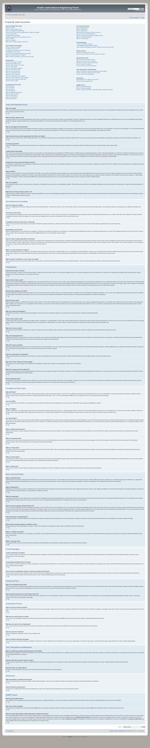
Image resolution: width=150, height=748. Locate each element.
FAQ (132, 17)
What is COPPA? (10, 38)
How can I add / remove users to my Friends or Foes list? (90, 54)
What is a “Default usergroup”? (84, 37)
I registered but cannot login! (13, 35)
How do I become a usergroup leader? (85, 33)
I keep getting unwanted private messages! (87, 45)
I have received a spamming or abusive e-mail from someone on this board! (95, 47)
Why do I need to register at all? (13, 29)
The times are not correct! (12, 48)
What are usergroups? (82, 30)
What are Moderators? (82, 29)
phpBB (69, 736)
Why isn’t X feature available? (83, 88)
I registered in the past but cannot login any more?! (18, 37)
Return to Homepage (13, 14)
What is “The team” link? (82, 38)
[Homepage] (9, 8)
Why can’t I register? (11, 40)
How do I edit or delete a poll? (13, 69)
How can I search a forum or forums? (85, 59)
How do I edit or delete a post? (13, 63)
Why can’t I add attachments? (13, 72)
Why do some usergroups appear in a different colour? (89, 35)
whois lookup (119, 715)
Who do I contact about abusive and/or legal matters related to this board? (94, 89)
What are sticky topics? (11, 95)
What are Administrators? (82, 27)
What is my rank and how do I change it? (16, 55)
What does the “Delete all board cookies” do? (17, 41)
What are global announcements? (14, 92)
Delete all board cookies (120, 731)
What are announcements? (12, 94)
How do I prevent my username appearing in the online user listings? (23, 32)
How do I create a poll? (11, 66)
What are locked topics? (12, 97)
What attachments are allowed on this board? (87, 79)
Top (8, 113)
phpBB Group (51, 700)
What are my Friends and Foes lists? (85, 52)
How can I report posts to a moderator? (15, 76)
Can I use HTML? (10, 87)
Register (137, 17)
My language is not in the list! (13, 51)
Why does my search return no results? (86, 61)
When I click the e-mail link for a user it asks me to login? (20, 56)
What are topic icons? (11, 98)
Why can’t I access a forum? (13, 71)
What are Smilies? (10, 89)
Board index (22, 14)
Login (143, 17)
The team (111, 731)
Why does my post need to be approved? (16, 79)
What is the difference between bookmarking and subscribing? (91, 71)
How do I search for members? (84, 64)
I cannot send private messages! (84, 44)
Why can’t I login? (10, 27)
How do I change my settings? (13, 47)
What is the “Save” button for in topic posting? (17, 77)
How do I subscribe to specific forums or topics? (88, 72)
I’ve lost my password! (11, 33)
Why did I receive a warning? (13, 74)
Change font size (142, 14)
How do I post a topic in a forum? (14, 61)
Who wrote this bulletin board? (83, 86)
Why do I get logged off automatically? (15, 30)
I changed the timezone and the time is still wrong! (18, 50)
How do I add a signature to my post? (15, 65)
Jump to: (120, 726)
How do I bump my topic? (12, 80)
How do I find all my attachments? (84, 81)
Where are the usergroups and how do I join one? (88, 32)
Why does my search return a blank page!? (87, 62)
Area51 (96, 708)
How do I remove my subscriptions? (85, 74)
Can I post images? (10, 90)
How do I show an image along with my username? (18, 53)
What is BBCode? (10, 86)
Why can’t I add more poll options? (14, 68)
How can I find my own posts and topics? (86, 65)
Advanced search (139, 10)
